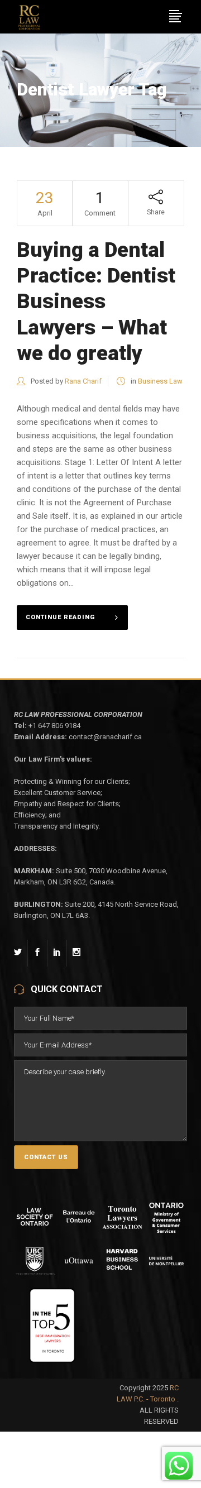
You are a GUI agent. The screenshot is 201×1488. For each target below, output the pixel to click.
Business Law (160, 381)
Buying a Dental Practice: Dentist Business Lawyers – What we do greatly (96, 301)
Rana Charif (83, 381)
